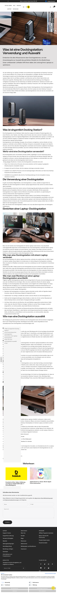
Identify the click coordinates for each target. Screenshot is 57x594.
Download (5, 551)
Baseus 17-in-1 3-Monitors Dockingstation (24, 285)
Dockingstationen (7, 136)
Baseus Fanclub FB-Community (44, 536)
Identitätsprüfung (7, 546)
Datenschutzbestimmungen (12, 500)
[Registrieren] (23, 568)
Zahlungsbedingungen (8, 543)
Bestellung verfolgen (8, 549)
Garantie (5, 541)
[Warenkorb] (53, 7)
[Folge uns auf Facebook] (41, 564)
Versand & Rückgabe (8, 538)
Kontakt (23, 535)
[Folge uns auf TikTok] (45, 568)
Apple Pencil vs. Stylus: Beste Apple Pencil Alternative (40, 482)
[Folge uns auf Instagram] (48, 564)
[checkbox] (2, 582)
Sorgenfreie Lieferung (8, 535)
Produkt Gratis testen (44, 540)
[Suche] (26, 7)
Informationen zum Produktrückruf (7, 555)
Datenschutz (24, 543)
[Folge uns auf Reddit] (48, 568)
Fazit (6, 343)
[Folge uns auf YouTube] (41, 568)
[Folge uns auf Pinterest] (52, 564)
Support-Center (7, 533)
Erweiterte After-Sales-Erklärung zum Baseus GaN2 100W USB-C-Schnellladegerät (15, 483)
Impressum (24, 549)
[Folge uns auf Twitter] (45, 564)
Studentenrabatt (43, 542)
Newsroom (23, 541)
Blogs (22, 538)
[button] (3, 573)
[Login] (50, 7)
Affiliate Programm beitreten (46, 533)
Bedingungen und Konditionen (28, 546)
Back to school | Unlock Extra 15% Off (28, 1)
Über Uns (23, 533)
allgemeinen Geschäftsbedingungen (44, 498)
